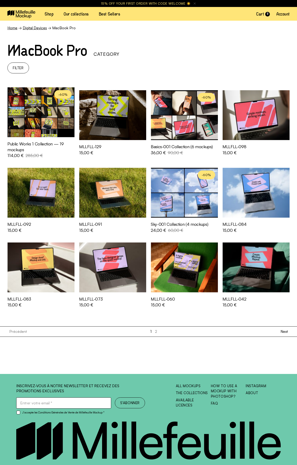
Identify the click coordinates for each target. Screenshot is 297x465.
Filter (18, 68)
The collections (192, 393)
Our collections (76, 14)
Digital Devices (35, 28)
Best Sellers (109, 14)
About (252, 393)
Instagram (256, 386)
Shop (49, 14)
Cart (262, 14)
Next (284, 331)
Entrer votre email (36, 403)
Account (283, 14)
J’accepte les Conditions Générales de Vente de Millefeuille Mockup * (63, 412)
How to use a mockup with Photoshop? (224, 391)
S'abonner (130, 403)
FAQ (214, 403)
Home (12, 28)
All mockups (188, 386)
